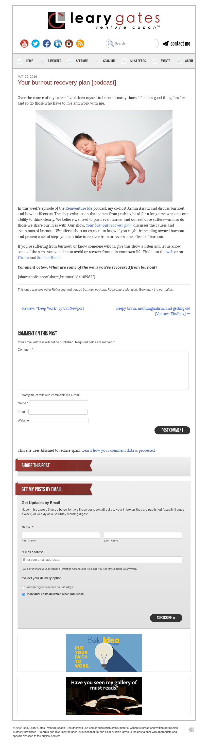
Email (23, 412)
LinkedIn (57, 43)
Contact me (180, 43)
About (189, 61)
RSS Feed (80, 43)
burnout (88, 289)
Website (23, 420)
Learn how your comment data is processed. (118, 450)
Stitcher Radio (49, 257)
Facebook (46, 43)
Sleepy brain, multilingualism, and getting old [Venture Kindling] (153, 311)
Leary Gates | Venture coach (104, 21)
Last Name (111, 540)
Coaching (109, 61)
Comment (25, 349)
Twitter (35, 43)
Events (165, 61)
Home (29, 61)
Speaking (82, 61)
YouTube (24, 43)
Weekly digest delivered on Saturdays (50, 587)
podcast (100, 289)
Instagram (69, 43)
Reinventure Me (78, 208)
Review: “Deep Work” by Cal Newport (51, 308)
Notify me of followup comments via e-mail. (51, 395)
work (134, 289)
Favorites (54, 61)
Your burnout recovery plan (109, 225)
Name (23, 403)
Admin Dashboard (189, 730)
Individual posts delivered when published (55, 593)
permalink (166, 289)
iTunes (23, 257)
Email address (33, 552)
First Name (29, 540)
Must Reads (138, 61)
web (169, 252)
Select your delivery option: (42, 578)
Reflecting (59, 289)
